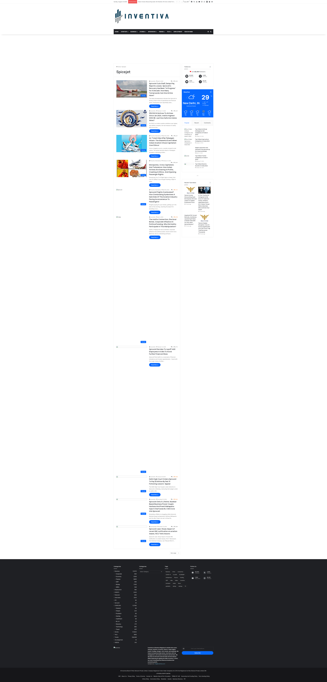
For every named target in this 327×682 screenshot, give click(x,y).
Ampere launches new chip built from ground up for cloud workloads (202, 149)
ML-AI (117, 621)
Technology (119, 626)
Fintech (118, 611)
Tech (168, 31)
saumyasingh (153, 526)
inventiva (182, 580)
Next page (173, 553)
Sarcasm (117, 603)
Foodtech (118, 613)
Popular (187, 123)
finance (176, 577)
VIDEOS (117, 642)
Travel (117, 629)
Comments (207, 123)
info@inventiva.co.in (159, 663)
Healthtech (119, 618)
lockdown (168, 583)
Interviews (152, 31)
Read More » (154, 106)
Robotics (118, 624)
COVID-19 (168, 574)
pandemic (168, 586)
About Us (124, 676)
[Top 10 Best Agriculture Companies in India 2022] (189, 142)
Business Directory (178, 679)
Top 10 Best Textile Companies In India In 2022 (201, 157)
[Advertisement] (163, 49)
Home (117, 31)
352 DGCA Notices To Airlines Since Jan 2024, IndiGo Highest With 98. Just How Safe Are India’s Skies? (163, 116)
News (179, 583)
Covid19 (175, 574)
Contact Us (149, 676)
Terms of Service (140, 676)
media (174, 583)
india (171, 580)
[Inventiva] (141, 16)
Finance (118, 579)
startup (174, 586)
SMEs (117, 587)
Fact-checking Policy (204, 676)
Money (118, 584)
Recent (196, 123)
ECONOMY (182, 574)
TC (185, 586)
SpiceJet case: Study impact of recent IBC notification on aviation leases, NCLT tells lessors (163, 531)
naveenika (152, 81)
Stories (142, 31)
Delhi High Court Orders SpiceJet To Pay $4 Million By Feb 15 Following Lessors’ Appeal (162, 481)
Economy (118, 576)
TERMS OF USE (176, 676)
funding (182, 577)
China (173, 571)
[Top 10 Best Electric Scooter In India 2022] (189, 166)
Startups (124, 31)
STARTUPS (118, 605)
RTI (116, 600)
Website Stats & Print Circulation (162, 676)
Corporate (119, 574)
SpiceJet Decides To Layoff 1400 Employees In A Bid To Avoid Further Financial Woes (162, 351)
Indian (176, 580)
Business (133, 31)
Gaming (118, 616)
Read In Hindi (189, 31)
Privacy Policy (131, 676)
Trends (161, 31)
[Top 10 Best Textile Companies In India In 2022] (189, 158)
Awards (170, 679)
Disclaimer (163, 679)
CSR (119, 676)
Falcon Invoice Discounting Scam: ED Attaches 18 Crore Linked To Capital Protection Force (190, 198)
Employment (178, 31)
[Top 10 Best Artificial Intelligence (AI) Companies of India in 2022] (189, 132)
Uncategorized (119, 640)
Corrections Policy (155, 679)
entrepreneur (169, 577)
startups (180, 586)
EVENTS (117, 592)
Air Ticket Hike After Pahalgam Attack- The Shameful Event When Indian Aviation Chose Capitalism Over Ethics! (163, 141)
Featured (117, 595)
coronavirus (180, 571)
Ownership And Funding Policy (189, 676)
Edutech (118, 608)
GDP (117, 581)
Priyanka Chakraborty (155, 135)
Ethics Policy (145, 679)
